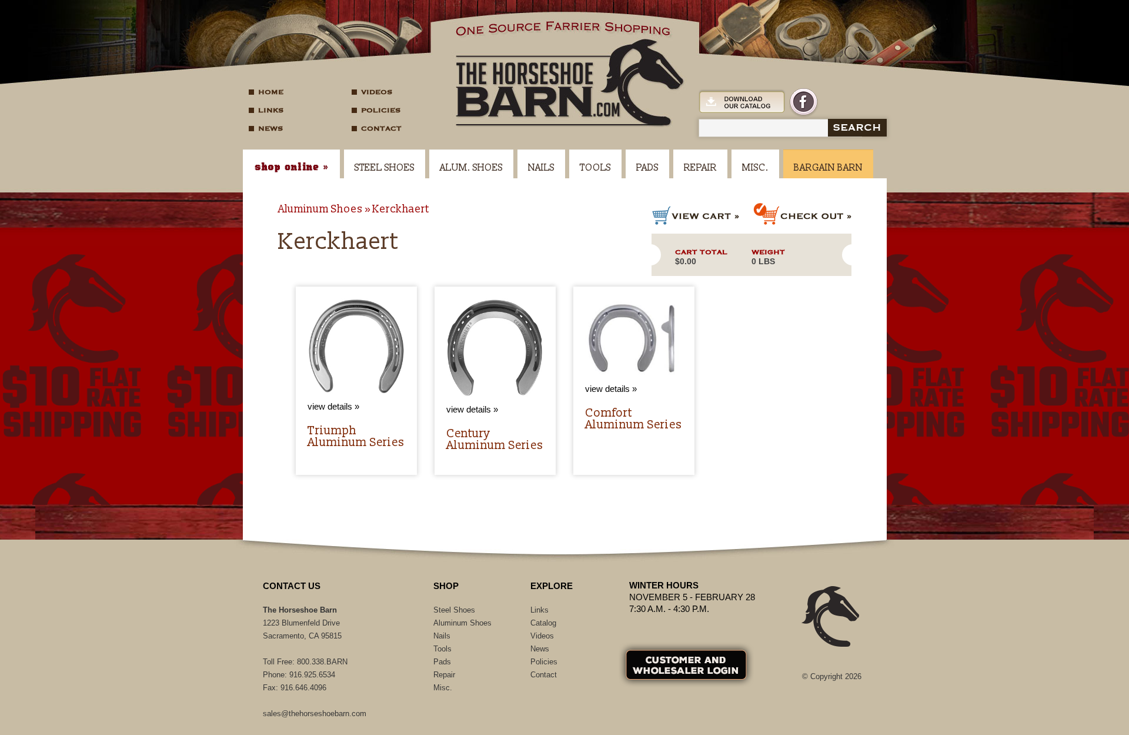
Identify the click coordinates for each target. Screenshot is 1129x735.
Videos (376, 92)
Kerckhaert (400, 209)
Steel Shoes (385, 168)
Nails (541, 168)
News (270, 128)
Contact (381, 128)
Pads (647, 168)
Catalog (543, 622)
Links (270, 110)
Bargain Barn (828, 168)
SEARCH (857, 128)
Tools (595, 168)
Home (270, 92)
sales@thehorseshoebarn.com (314, 713)
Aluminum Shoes (320, 209)
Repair (700, 168)
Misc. (755, 168)
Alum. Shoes (471, 168)
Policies (380, 110)
